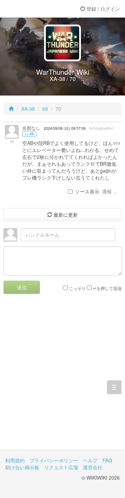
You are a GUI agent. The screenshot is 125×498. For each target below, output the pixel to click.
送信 (22, 287)
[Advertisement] (62, 377)
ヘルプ (90, 460)
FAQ (107, 460)
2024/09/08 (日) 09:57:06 (65, 128)
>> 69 (29, 134)
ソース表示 (87, 191)
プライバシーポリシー (54, 460)
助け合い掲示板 (22, 467)
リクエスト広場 (61, 467)
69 (45, 108)
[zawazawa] (33, 8)
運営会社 (92, 467)
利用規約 (15, 460)
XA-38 (28, 108)
